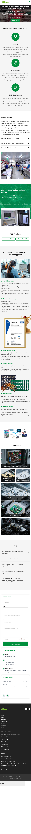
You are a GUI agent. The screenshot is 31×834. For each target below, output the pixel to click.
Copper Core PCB (5, 739)
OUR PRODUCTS (6, 731)
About (2, 717)
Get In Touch (15, 20)
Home (2, 715)
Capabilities (4, 721)
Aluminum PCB (4, 737)
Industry (3, 723)
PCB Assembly (4, 744)
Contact (3, 753)
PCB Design (4, 741)
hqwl (20, 778)
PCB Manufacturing (5, 746)
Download (3, 725)
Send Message (15, 644)
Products (3, 719)
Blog (2, 727)
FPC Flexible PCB (5, 749)
